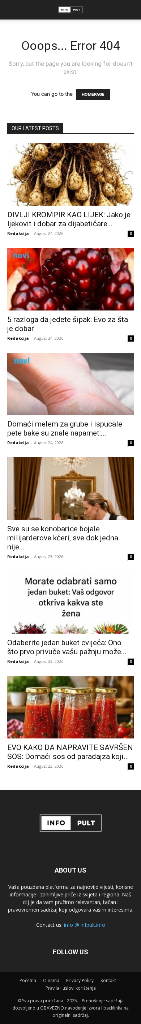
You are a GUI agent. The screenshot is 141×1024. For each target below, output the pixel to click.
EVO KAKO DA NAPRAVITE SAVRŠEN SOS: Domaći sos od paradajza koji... (70, 752)
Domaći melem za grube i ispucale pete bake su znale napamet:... (64, 428)
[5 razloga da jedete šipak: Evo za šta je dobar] (70, 279)
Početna (28, 980)
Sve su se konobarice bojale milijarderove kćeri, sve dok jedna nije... (62, 537)
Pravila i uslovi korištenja (71, 988)
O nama (51, 980)
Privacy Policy (80, 980)
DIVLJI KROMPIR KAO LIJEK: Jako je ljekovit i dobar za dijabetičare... (69, 219)
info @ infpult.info (84, 924)
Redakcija (18, 233)
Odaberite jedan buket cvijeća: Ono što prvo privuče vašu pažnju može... (67, 647)
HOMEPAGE (93, 94)
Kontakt (108, 980)
